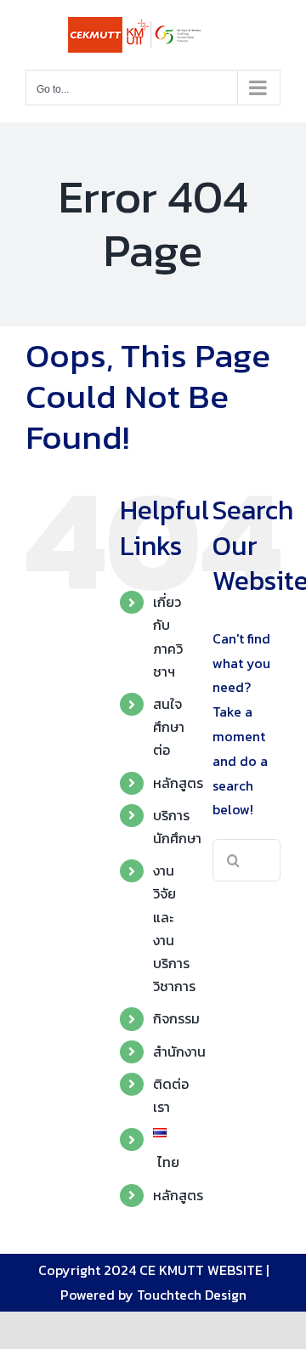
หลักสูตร (178, 783)
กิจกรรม (176, 1018)
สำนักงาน (179, 1051)
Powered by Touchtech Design (153, 1294)
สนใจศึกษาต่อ (168, 727)
